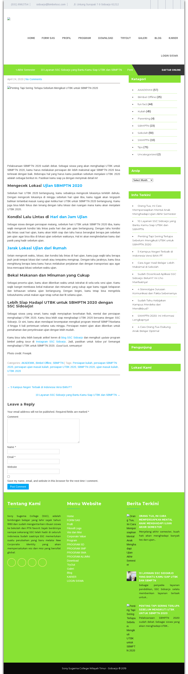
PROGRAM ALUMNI (78, 556)
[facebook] (169, 4)
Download (105, 38)
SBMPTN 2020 (86, 366)
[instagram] (161, 4)
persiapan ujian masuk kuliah (32, 366)
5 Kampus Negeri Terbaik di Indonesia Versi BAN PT (39, 387)
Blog (158, 38)
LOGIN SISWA (169, 55)
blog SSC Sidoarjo (72, 337)
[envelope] (177, 4)
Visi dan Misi (74, 532)
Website (12, 466)
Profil (66, 38)
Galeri (142, 38)
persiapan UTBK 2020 (63, 366)
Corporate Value (76, 536)
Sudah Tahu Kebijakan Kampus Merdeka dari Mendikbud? (149, 304)
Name (11, 447)
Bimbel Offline (43, 362)
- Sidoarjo (112, 668)
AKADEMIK (27, 362)
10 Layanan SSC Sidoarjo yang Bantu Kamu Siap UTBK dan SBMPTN (71, 69)
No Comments (34, 79)
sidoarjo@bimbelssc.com (51, 4)
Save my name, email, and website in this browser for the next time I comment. (52, 480)
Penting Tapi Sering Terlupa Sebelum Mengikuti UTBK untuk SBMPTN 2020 (153, 240)
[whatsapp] (154, 4)
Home (31, 38)
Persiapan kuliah (82, 362)
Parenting (144, 118)
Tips (140, 147)
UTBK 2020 (14, 371)
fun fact (142, 104)
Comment (12, 416)
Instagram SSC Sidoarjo (51, 341)
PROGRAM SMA (76, 552)
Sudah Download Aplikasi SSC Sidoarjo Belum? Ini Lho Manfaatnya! (154, 278)
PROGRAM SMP (76, 548)
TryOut (125, 38)
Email (11, 457)
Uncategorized (147, 154)
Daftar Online (171, 69)
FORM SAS (48, 38)
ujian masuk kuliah (107, 366)
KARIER (173, 38)
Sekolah (143, 133)
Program (84, 38)
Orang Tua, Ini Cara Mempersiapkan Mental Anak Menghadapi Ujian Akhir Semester (154, 210)
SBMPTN (58, 362)
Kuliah (141, 111)
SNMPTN (143, 140)
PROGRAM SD (75, 544)
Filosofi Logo (74, 528)
